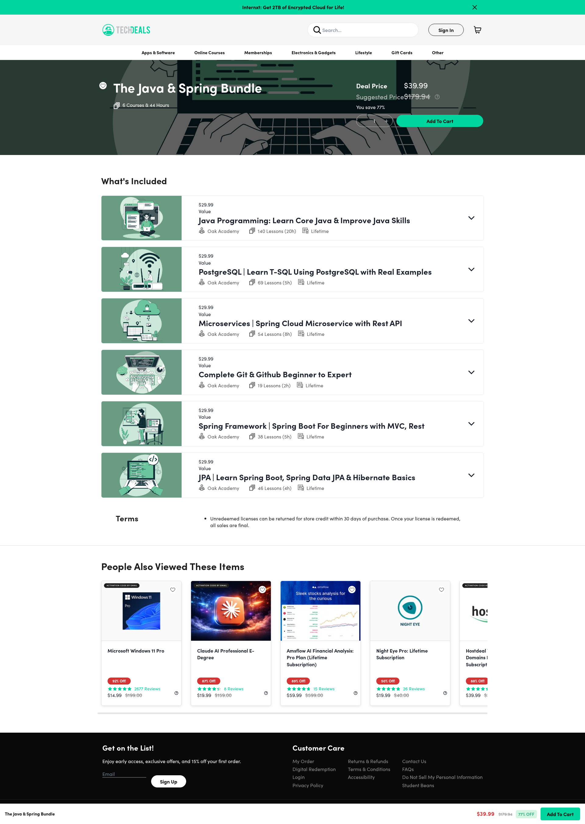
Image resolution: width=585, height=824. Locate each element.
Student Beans (418, 785)
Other (438, 52)
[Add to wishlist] (103, 85)
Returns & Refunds (368, 761)
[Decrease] (362, 121)
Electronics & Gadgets (314, 52)
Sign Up (168, 781)
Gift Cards (402, 52)
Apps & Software (158, 52)
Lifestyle (363, 52)
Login (298, 776)
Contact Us (414, 761)
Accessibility (361, 776)
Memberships (258, 52)
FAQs (408, 769)
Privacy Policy (307, 785)
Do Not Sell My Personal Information (442, 776)
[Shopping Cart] (477, 30)
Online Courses (209, 52)
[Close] (474, 7)
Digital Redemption (314, 769)
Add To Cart (440, 121)
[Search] (317, 30)
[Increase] (386, 121)
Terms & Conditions (369, 769)
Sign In (446, 29)
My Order (303, 761)
